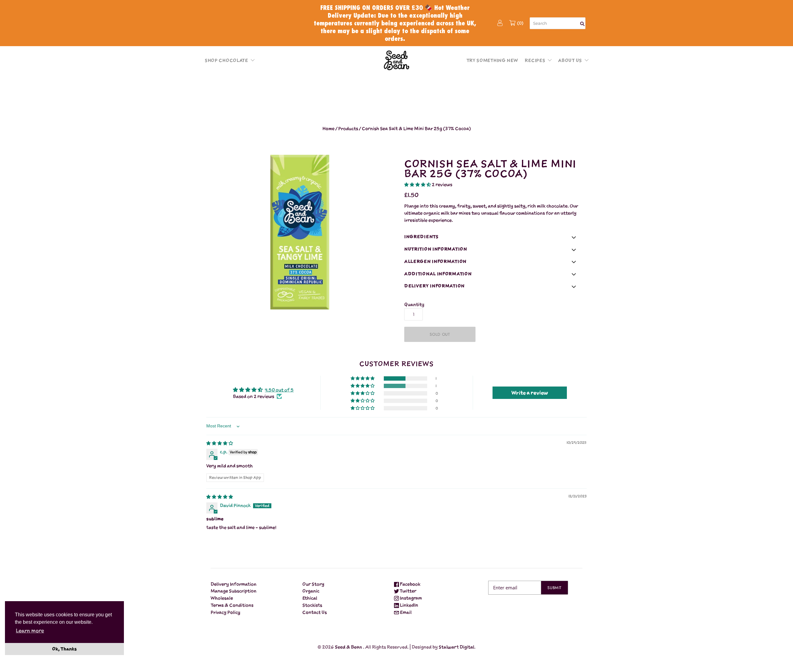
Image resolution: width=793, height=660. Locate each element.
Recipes (535, 60)
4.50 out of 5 (279, 390)
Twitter (407, 591)
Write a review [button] (529, 392)
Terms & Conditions (232, 605)
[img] (219, 443)
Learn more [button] (30, 630)
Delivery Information (233, 584)
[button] (251, 60)
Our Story (313, 584)
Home (328, 128)
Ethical (309, 598)
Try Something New (492, 60)
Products (348, 128)
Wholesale (222, 598)
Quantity (414, 304)
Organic (310, 591)
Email (405, 612)
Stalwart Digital (456, 647)
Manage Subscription (233, 591)
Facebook (409, 584)
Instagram (410, 598)
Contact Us (314, 612)
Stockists (312, 605)
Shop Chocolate (226, 60)
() (520, 23)
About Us (570, 60)
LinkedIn (408, 605)
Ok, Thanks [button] (64, 649)
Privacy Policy (225, 612)
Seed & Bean (348, 647)
